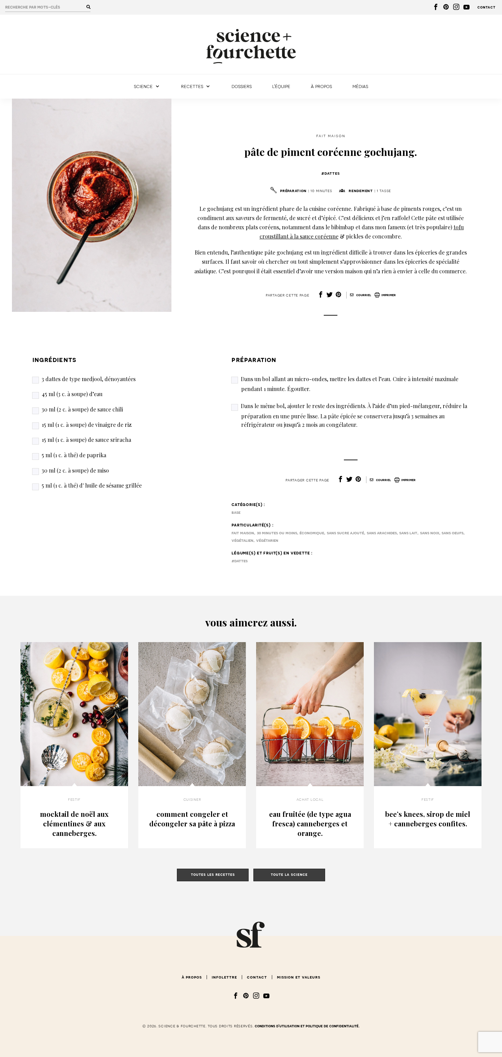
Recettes (192, 86)
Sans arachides (382, 533)
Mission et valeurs (298, 977)
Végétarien (267, 540)
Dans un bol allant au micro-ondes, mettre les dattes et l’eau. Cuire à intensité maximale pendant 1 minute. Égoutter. (349, 384)
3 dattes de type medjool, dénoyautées (89, 378)
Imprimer (388, 295)
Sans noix (429, 533)
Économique (311, 533)
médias (360, 86)
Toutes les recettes (213, 875)
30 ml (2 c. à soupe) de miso (75, 470)
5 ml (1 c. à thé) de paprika (74, 455)
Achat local (310, 799)
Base (236, 512)
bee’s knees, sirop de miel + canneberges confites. (427, 818)
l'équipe (281, 86)
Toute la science (289, 875)
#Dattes (330, 173)
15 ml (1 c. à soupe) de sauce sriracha (86, 439)
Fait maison (330, 136)
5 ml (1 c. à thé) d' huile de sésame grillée (92, 485)
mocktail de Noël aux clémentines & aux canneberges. (74, 823)
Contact (486, 7)
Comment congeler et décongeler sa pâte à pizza (192, 818)
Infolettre (224, 977)
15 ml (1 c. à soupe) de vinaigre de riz (86, 424)
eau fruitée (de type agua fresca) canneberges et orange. (310, 823)
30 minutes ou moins (277, 533)
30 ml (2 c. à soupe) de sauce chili (82, 409)
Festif (74, 799)
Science (143, 86)
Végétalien (242, 540)
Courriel (363, 295)
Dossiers (242, 86)
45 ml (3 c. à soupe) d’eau (72, 393)
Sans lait (408, 533)
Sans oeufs (452, 533)
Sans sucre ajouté (345, 533)
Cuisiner (192, 799)
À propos (321, 86)
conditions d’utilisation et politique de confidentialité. (307, 1026)
